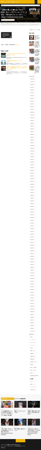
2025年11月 (32, 81)
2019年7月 (32, 286)
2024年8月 (32, 123)
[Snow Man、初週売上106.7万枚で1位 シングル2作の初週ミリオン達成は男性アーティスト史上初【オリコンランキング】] (3, 68)
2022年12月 (32, 178)
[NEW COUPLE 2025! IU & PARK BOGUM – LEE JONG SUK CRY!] (31, 37)
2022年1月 (32, 209)
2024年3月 (32, 137)
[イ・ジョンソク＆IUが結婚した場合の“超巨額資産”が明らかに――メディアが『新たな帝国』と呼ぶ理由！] (31, 51)
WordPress (3, 447)
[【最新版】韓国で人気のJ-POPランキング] (3, 62)
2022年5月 (32, 198)
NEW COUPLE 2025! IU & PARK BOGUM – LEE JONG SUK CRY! (37, 37)
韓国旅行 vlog (32, 356)
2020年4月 (32, 261)
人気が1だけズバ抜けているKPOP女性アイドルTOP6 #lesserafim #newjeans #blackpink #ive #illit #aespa (34, 431)
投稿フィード (32, 384)
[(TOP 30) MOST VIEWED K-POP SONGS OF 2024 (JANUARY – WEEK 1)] (3, 55)
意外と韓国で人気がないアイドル (20, 429)
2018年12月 (32, 306)
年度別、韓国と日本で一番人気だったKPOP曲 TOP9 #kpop (34, 412)
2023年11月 (32, 148)
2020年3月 (32, 264)
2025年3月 (32, 103)
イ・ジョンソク (33, 339)
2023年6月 (32, 162)
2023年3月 (32, 170)
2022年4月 (32, 200)
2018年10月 (32, 311)
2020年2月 (32, 267)
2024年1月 (32, 142)
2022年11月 (32, 181)
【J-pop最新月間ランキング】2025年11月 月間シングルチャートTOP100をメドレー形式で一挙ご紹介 (7, 413)
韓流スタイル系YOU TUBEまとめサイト (14, 444)
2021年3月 (32, 236)
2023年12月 (32, 145)
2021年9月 (32, 220)
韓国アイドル (32, 350)
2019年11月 (32, 275)
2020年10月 (32, 250)
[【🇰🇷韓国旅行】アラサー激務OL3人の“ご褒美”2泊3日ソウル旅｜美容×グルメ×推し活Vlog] (31, 43)
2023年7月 (32, 159)
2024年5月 (32, 131)
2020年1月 (32, 270)
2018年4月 (32, 328)
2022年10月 (32, 184)
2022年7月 (32, 192)
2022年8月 (32, 189)
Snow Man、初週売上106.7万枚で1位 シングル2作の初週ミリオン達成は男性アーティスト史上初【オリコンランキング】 (16, 68)
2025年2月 (32, 106)
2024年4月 (32, 134)
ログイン (31, 381)
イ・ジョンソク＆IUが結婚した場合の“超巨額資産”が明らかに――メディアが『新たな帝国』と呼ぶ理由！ (37, 52)
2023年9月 (32, 153)
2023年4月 (32, 167)
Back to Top (21, 440)
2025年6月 (32, 95)
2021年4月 (32, 234)
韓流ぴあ (31, 364)
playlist (31, 336)
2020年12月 (32, 245)
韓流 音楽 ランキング (33, 361)
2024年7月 (32, 126)
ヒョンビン (32, 345)
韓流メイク (32, 372)
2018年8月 (32, 317)
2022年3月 (32, 203)
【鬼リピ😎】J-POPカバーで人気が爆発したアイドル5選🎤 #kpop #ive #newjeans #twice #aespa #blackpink (7, 431)
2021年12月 (32, 211)
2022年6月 (32, 195)
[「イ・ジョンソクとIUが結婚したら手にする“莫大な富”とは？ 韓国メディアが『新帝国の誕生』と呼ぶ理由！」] (31, 67)
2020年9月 (32, 253)
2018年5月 (32, 325)
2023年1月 (32, 175)
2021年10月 (32, 217)
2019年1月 (32, 303)
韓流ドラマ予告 (33, 370)
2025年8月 (32, 90)
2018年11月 (32, 308)
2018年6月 (32, 322)
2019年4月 (32, 295)
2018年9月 (32, 314)
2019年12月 (32, 272)
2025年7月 (32, 92)
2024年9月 (32, 120)
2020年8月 (32, 256)
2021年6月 (32, 228)
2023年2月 (32, 173)
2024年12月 (32, 112)
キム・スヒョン (33, 342)
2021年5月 (32, 231)
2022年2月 (32, 206)
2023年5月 (32, 164)
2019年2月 (32, 300)
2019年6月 (32, 289)
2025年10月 (32, 84)
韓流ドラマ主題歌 (33, 367)
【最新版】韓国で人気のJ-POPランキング (14, 60)
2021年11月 (32, 214)
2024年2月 (32, 139)
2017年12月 (32, 331)
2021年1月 (32, 242)
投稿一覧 (16, 44)
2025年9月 (32, 87)
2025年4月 (32, 101)
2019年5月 (32, 292)
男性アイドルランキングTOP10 (19, 411)
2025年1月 (32, 109)
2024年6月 (32, 128)
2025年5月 (32, 98)
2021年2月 (32, 239)
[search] (39, 5)
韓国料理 (31, 353)
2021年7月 (32, 225)
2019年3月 (32, 297)
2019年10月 (32, 278)
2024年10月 (32, 117)
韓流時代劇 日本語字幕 (34, 375)
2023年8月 (32, 156)
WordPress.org (32, 389)
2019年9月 (32, 281)
